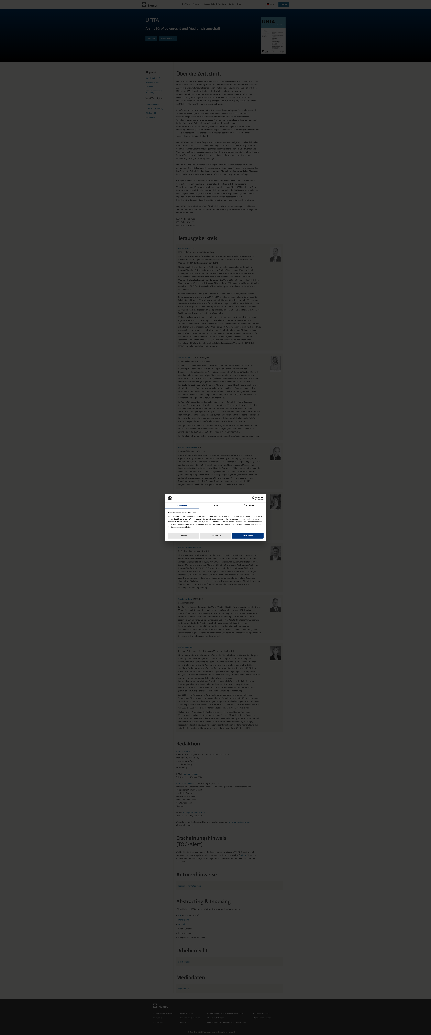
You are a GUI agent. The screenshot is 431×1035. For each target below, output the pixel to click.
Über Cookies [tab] (249, 505)
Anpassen (214, 536)
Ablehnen (183, 536)
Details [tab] (215, 505)
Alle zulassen (248, 536)
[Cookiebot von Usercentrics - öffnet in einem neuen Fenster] (254, 498)
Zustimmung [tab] (182, 505)
